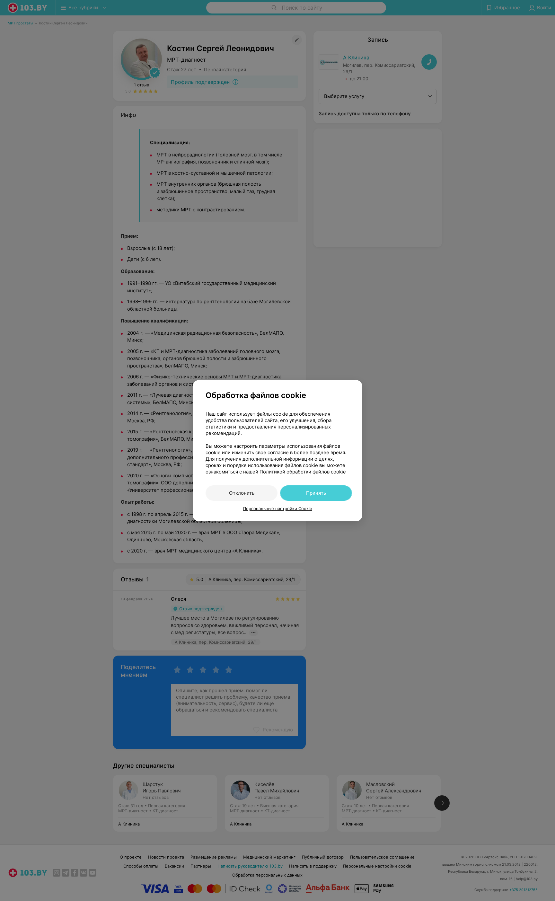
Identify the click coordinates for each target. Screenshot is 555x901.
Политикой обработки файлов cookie (303, 472)
